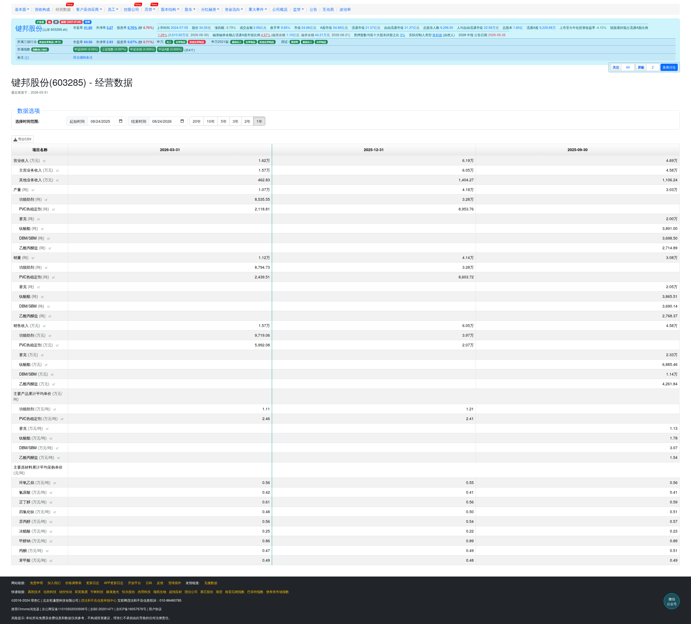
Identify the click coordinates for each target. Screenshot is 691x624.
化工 (169, 42)
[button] (44, 161)
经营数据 (63, 9)
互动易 (328, 9)
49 (628, 67)
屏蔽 (641, 67)
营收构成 (42, 9)
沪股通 (40, 22)
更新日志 (92, 582)
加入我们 (54, 582)
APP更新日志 (113, 582)
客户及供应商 (87, 9)
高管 (148, 9)
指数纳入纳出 (40, 49)
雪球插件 (174, 582)
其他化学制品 (196, 42)
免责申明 (36, 582)
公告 (313, 9)
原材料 (294, 42)
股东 (188, 9)
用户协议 (155, 608)
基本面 (20, 9)
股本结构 (168, 9)
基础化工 (237, 42)
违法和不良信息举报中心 (99, 600)
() (92, 49)
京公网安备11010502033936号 (65, 608)
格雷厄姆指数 (235, 591)
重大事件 (256, 9)
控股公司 (131, 9)
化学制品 (180, 42)
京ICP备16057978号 (131, 608)
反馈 (160, 582)
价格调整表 (73, 582)
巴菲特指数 (255, 591)
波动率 (345, 9)
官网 (87, 22)
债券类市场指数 (277, 591)
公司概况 (279, 9)
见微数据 (210, 582)
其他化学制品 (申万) (50, 42)
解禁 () (71, 22)
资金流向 (232, 9)
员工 (111, 9)
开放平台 (134, 582)
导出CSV (24, 139)
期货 (219, 591)
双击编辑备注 (83, 57)
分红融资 (208, 9)
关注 (616, 67)
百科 (149, 582)
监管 (297, 9)
